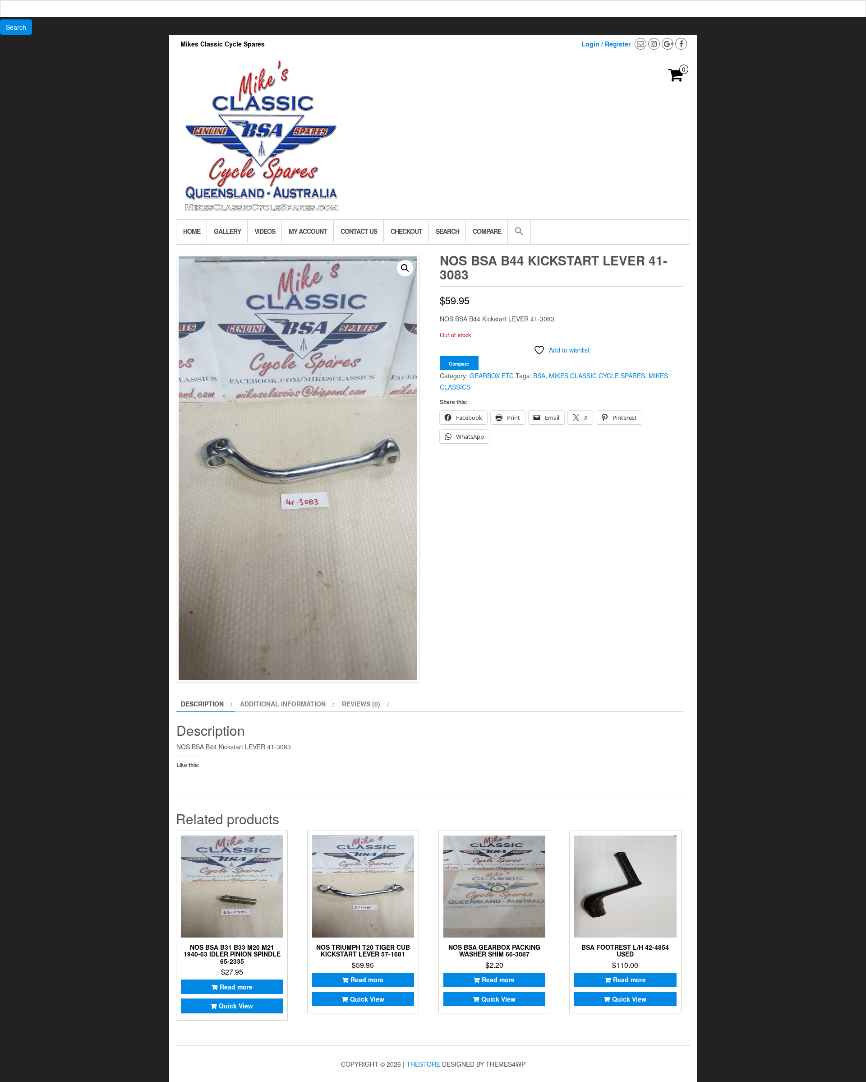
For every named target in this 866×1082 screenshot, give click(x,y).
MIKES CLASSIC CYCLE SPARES (597, 375)
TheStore (423, 1063)
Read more (236, 986)
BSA (539, 375)
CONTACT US (359, 231)
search (447, 231)
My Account (308, 231)
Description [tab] (202, 703)
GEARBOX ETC (492, 375)
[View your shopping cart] (675, 77)
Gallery (227, 231)
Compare (487, 231)
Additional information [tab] (283, 703)
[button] (518, 232)
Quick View (236, 1005)
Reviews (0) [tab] (361, 703)
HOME (191, 231)
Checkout (406, 231)
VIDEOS (264, 231)
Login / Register (606, 43)
